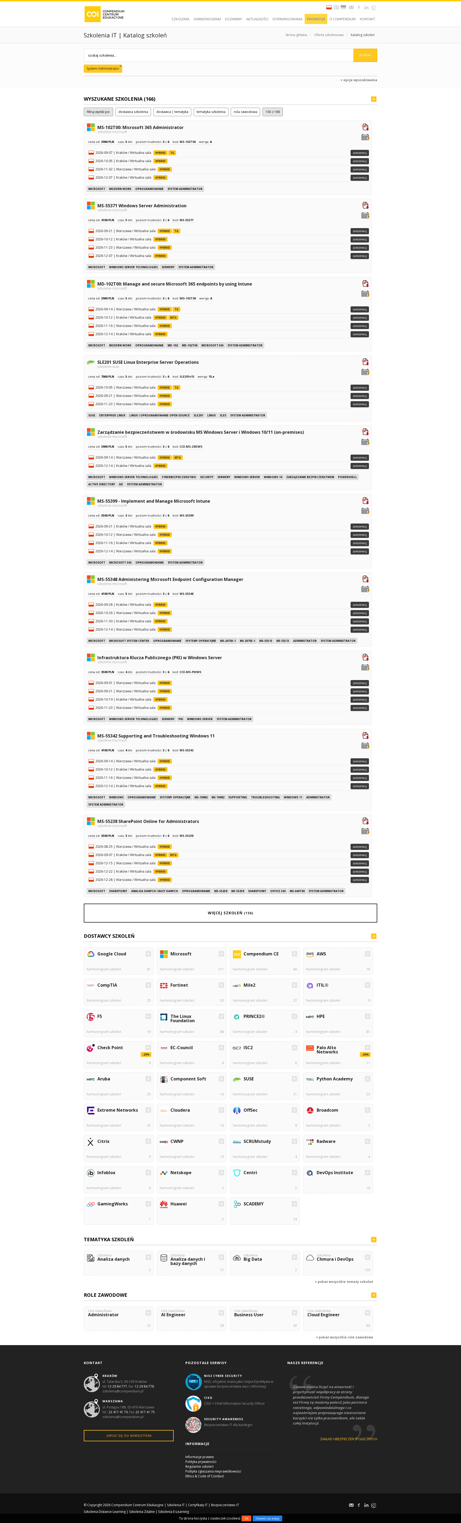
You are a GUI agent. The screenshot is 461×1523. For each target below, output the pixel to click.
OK (246, 1518)
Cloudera (180, 1110)
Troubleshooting (265, 797)
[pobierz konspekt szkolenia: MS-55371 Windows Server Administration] (365, 206)
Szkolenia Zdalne (142, 1511)
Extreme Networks (117, 1110)
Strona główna (296, 35)
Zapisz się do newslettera (129, 1436)
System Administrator (185, 189)
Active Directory (101, 484)
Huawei (178, 1204)
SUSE (91, 415)
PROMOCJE (316, 19)
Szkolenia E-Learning (173, 1511)
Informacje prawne (199, 1457)
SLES (223, 415)
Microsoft (96, 189)
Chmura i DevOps (335, 1258)
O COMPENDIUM (342, 19)
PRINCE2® (254, 1016)
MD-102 (173, 345)
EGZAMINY (233, 19)
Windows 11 (293, 797)
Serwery (168, 267)
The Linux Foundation (182, 1018)
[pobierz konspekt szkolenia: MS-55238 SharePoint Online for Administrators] (365, 821)
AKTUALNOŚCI (257, 19)
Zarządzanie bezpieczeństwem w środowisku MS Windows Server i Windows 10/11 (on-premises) (200, 433)
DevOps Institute (335, 1173)
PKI (180, 719)
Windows (116, 797)
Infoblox (106, 1173)
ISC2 (248, 1048)
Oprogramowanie (149, 189)
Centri (250, 1173)
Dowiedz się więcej (267, 1518)
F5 (99, 1016)
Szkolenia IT (176, 1505)
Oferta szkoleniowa (329, 35)
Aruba (103, 1079)
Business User (249, 1313)
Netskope (181, 1173)
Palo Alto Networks (327, 1050)
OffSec (250, 1110)
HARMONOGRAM (207, 19)
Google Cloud (111, 954)
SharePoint (118, 891)
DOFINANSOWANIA (288, 19)
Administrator (305, 641)
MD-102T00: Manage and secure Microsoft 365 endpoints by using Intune (174, 285)
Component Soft (188, 1079)
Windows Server (247, 477)
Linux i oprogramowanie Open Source (159, 415)
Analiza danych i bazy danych (154, 891)
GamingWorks (112, 1204)
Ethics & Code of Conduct (204, 1476)
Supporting (237, 797)
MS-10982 (201, 797)
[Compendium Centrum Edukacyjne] (104, 13)
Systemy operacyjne (200, 641)
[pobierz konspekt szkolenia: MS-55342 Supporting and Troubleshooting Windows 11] (365, 736)
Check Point (110, 1048)
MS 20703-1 (247, 641)
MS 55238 (237, 891)
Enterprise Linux (112, 415)
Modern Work (120, 189)
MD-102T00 (189, 345)
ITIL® (322, 985)
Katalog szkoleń (363, 35)
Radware (326, 1141)
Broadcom (327, 1110)
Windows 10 (273, 477)
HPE (321, 1016)
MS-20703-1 (228, 641)
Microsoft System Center (129, 641)
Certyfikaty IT (198, 1505)
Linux (211, 415)
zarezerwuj (360, 153)
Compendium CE (261, 954)
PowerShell (347, 477)
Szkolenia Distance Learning (105, 1511)
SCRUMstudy (257, 1141)
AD (121, 484)
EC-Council (181, 1048)
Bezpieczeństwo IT (225, 1505)
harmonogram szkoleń (104, 969)
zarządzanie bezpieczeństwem (310, 477)
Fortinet (179, 985)
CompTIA (107, 985)
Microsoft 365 (212, 345)
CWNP (177, 1141)
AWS (321, 954)
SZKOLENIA (180, 19)
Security (206, 477)
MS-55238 (220, 891)
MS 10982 (218, 797)
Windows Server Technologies (133, 267)
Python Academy (335, 1079)
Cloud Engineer (323, 1313)
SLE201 (198, 415)
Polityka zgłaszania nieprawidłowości (213, 1471)
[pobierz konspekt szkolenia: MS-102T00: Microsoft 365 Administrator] (365, 127)
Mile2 (249, 985)
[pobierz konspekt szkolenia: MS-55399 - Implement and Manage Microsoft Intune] (365, 501)
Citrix (103, 1141)
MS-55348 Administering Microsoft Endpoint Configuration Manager (170, 580)
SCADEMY (254, 1204)
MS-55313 (265, 641)
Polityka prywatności (200, 1461)
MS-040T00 (297, 891)
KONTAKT (367, 19)
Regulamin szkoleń (199, 1466)
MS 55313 (282, 641)
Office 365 (278, 891)
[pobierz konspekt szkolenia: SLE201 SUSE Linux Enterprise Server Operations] (365, 362)
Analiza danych (113, 1258)
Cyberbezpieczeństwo (179, 477)
